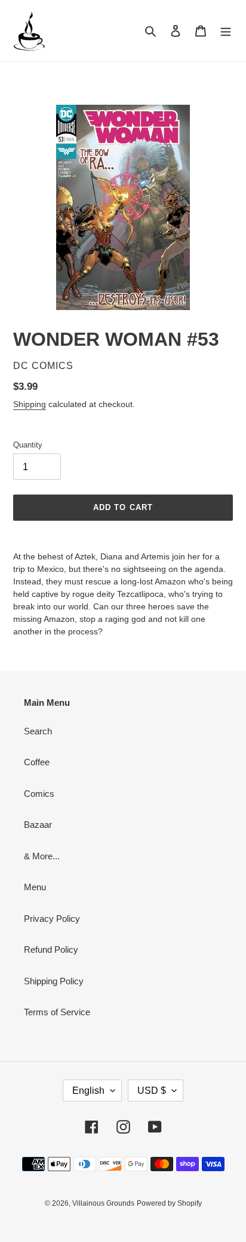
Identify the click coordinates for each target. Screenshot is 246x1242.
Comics (39, 794)
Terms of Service (57, 1012)
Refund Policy (51, 949)
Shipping (29, 404)
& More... (42, 856)
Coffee (37, 762)
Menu (35, 887)
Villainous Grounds (103, 1203)
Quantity (27, 444)
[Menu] (225, 30)
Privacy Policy (52, 918)
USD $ (151, 1090)
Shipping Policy (54, 981)
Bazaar (38, 824)
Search (38, 731)
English (88, 1090)
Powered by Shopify (169, 1203)
